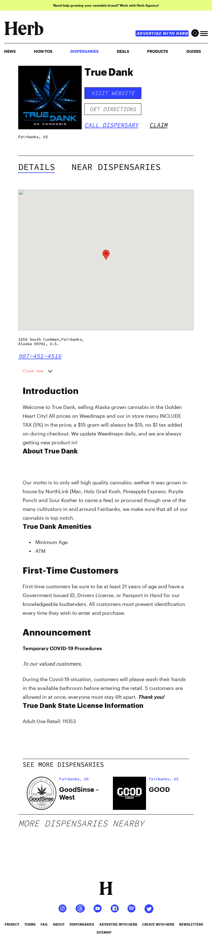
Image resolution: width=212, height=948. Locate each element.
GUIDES (193, 51)
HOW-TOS (43, 51)
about (59, 924)
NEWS (10, 51)
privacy (12, 924)
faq (44, 924)
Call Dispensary (111, 125)
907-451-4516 (39, 356)
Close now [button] (33, 370)
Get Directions (113, 109)
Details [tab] (36, 166)
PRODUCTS (157, 51)
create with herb (158, 924)
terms (30, 924)
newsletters (191, 924)
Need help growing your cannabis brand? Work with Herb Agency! (106, 5)
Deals (123, 51)
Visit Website (112, 93)
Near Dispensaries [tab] (116, 166)
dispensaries (82, 924)
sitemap (104, 932)
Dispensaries (84, 51)
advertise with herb (162, 33)
